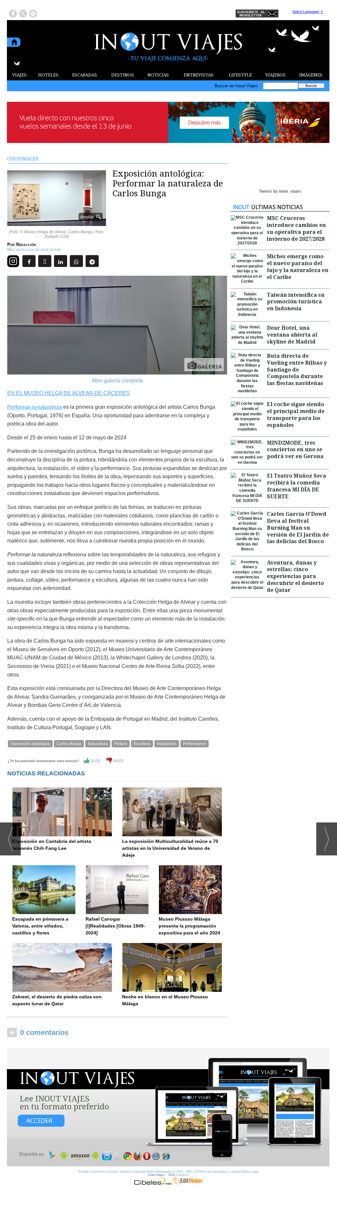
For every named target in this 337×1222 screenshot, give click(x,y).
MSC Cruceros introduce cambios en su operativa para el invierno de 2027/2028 (296, 228)
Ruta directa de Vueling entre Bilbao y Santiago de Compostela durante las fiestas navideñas (297, 369)
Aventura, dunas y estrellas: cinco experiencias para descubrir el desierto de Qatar (295, 576)
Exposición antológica (30, 743)
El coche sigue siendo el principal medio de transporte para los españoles (295, 414)
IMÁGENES (311, 74)
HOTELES (48, 74)
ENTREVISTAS (199, 74)
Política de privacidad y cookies (218, 1171)
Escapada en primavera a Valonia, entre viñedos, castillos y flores (40, 925)
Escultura (142, 743)
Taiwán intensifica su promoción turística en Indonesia (295, 302)
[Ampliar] (56, 223)
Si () (95, 761)
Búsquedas (164, 1171)
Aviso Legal (250, 1171)
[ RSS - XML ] (184, 1171)
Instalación (166, 743)
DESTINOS (122, 74)
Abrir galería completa (117, 380)
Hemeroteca (99, 1171)
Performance (194, 743)
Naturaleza (98, 743)
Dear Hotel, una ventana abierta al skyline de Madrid (292, 335)
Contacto (182, 1175)
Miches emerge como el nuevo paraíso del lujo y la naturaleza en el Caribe (297, 266)
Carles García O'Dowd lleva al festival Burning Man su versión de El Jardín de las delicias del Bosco (298, 527)
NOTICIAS (158, 74)
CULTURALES (23, 159)
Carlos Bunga (69, 743)
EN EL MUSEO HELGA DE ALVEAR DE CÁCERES (68, 393)
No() (117, 761)
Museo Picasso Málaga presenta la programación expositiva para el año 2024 (189, 925)
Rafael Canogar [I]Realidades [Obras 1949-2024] (115, 925)
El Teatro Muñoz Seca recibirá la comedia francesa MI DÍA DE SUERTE (296, 486)
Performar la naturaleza (34, 407)
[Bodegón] (168, 1107)
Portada (83, 1171)
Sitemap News (144, 1171)
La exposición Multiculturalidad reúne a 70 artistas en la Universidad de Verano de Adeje (170, 848)
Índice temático (121, 1171)
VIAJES (19, 74)
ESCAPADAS (84, 74)
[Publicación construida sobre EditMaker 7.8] (187, 1183)
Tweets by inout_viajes (280, 191)
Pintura (120, 743)
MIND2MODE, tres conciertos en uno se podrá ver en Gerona (295, 450)
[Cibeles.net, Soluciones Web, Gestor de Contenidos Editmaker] (153, 1183)
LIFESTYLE (240, 74)
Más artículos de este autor (34, 249)
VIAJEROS (275, 74)
